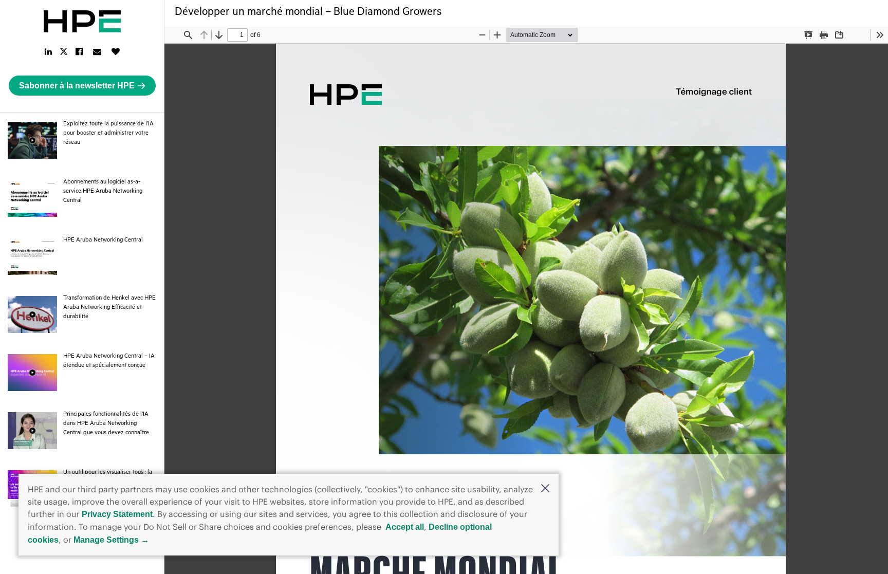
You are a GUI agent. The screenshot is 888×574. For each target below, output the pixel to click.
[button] (545, 489)
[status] (237, 35)
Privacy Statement (117, 514)
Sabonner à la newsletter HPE (77, 85)
